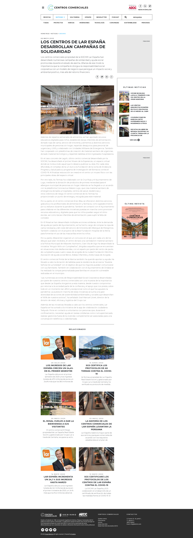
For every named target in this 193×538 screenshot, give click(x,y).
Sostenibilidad (130, 23)
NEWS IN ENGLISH (144, 10)
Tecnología (99, 23)
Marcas (71, 23)
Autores (100, 522)
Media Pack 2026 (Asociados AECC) (108, 526)
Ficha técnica (101, 520)
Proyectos (58, 23)
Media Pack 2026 (102, 524)
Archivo (62, 33)
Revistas (47, 17)
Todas (46, 23)
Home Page (45, 33)
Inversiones (84, 23)
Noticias (54, 33)
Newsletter (101, 17)
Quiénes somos (102, 518)
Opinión (88, 17)
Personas (146, 23)
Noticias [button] (59, 17)
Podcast (115, 17)
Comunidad (114, 23)
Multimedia (74, 17)
